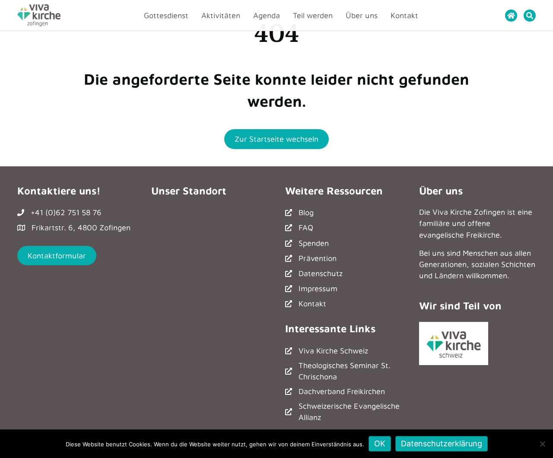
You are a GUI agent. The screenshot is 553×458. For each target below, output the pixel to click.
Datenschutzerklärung (441, 443)
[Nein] (542, 443)
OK (379, 443)
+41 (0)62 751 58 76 (66, 212)
